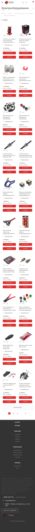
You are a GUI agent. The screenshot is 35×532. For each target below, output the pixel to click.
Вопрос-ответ (17, 466)
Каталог (17, 422)
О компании (17, 434)
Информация (17, 447)
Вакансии (17, 441)
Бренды (17, 425)
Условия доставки (17, 452)
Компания (17, 431)
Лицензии (17, 439)
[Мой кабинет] (29, 2)
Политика (17, 457)
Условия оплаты (17, 450)
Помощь (17, 462)
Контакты (17, 436)
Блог (17, 468)
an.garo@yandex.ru (10, 500)
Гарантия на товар (17, 454)
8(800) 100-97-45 (9, 497)
